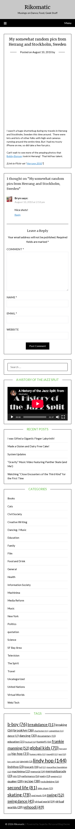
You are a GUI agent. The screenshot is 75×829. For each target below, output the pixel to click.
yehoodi (33, 807)
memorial (38, 771)
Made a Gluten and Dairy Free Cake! (28, 446)
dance (13, 735)
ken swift (13, 761)
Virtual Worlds (16, 694)
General (12, 569)
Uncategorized (16, 679)
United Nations (16, 686)
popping (56, 776)
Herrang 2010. (34, 163)
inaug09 (52, 754)
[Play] (12, 417)
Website (13, 329)
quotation (13, 631)
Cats (10, 506)
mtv (17, 776)
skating (19, 794)
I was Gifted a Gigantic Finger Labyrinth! (31, 438)
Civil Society (15, 514)
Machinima (14, 592)
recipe (31, 781)
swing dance (21, 801)
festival (30, 742)
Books (11, 498)
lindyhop (16, 766)
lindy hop (50, 760)
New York (13, 616)
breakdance (41, 724)
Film (10, 553)
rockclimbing (50, 781)
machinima (21, 771)
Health (11, 576)
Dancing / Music (17, 529)
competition (56, 731)
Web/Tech (13, 702)
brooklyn (23, 730)
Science (12, 639)
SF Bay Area (15, 647)
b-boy (17, 724)
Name (12, 297)
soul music (38, 795)
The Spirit (13, 663)
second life (22, 787)
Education (13, 537)
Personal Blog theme (59, 824)
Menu (67, 23)
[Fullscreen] (63, 417)
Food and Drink (16, 561)
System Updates (17, 454)
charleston (41, 731)
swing (55, 794)
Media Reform (16, 600)
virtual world (45, 801)
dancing (28, 735)
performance (30, 776)
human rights (38, 754)
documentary (46, 736)
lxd (42, 767)
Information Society (19, 584)
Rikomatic (37, 7)
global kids (44, 747)
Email (12, 313)
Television (13, 655)
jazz (62, 754)
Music (11, 608)
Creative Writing (17, 522)
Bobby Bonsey (14, 156)
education (16, 741)
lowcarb (31, 766)
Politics (12, 624)
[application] (38, 403)
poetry (45, 776)
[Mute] (57, 417)
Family (11, 545)
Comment (15, 249)
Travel (11, 671)
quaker (15, 781)
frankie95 (44, 741)
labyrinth (26, 761)
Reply (17, 214)
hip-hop (20, 754)
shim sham (45, 788)
